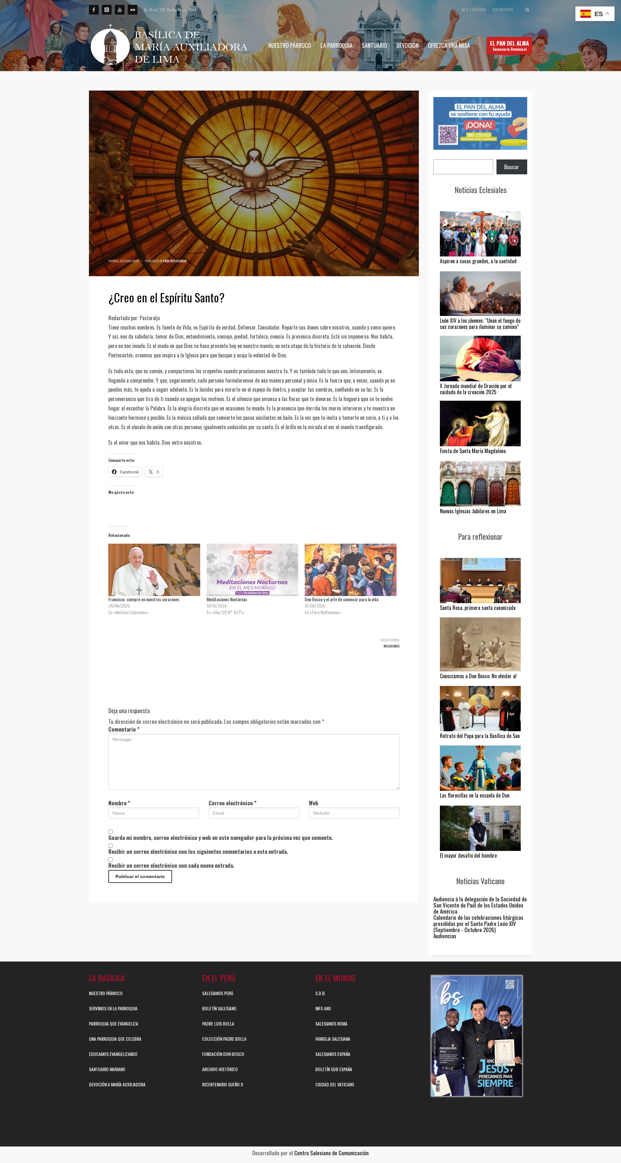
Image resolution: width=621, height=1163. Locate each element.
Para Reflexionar (174, 260)
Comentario (123, 729)
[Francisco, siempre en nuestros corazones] (154, 570)
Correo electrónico (232, 803)
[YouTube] (120, 10)
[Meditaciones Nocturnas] (253, 570)
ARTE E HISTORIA (474, 9)
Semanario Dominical (509, 45)
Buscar (511, 167)
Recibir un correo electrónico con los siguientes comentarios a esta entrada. (198, 851)
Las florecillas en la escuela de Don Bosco (474, 798)
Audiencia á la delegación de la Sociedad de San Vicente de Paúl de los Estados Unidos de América (480, 905)
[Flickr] (132, 10)
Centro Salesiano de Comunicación (331, 1153)
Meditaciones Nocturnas (227, 599)
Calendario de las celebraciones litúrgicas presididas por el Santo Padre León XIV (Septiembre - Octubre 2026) (478, 923)
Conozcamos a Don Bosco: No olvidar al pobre (478, 679)
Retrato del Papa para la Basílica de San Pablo (480, 739)
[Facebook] (94, 10)
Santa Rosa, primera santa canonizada (478, 608)
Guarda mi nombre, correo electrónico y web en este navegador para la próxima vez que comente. (220, 837)
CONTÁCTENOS (502, 9)
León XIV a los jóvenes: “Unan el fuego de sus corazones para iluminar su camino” (480, 324)
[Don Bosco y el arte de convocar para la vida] (351, 570)
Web (313, 803)
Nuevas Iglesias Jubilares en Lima (473, 511)
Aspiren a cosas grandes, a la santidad (478, 261)
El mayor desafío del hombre (468, 855)
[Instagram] (107, 10)
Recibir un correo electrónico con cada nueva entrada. (171, 865)
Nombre (119, 803)
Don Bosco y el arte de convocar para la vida (341, 599)
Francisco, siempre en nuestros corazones (143, 599)
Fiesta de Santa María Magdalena (473, 451)
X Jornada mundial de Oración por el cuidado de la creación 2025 (476, 389)
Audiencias (444, 936)
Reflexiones (391, 646)
